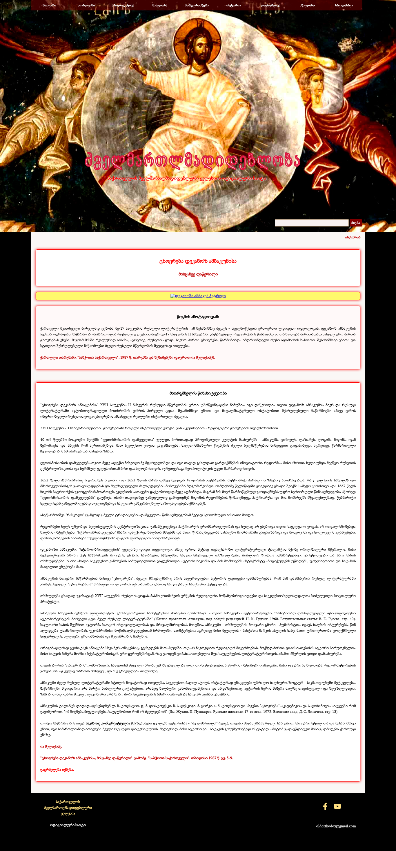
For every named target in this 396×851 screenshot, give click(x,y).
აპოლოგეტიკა (123, 5)
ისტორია (233, 5)
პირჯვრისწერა (197, 5)
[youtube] (337, 806)
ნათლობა (159, 5)
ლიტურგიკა (270, 5)
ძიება (355, 222)
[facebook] (325, 806)
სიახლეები (86, 5)
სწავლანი (307, 5)
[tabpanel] (198, 267)
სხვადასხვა (344, 5)
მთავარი (49, 5)
